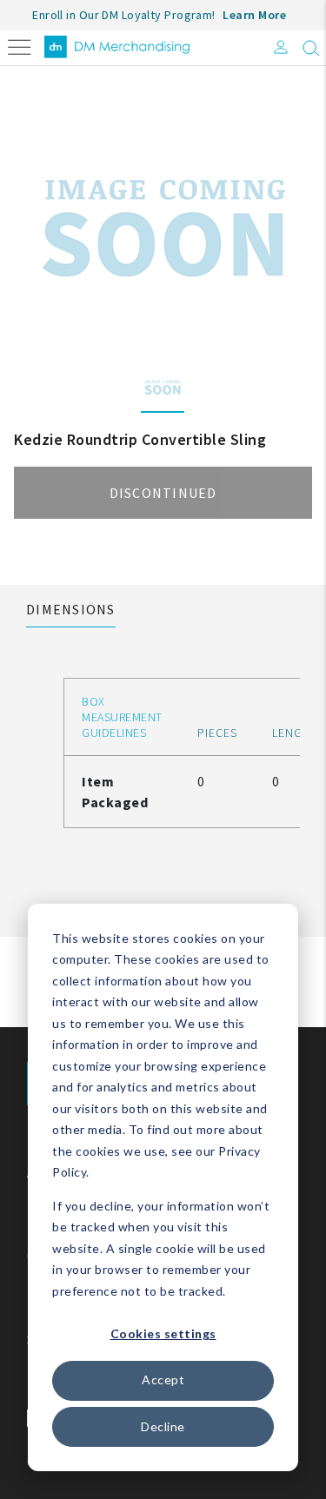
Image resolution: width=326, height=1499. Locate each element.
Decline (163, 1426)
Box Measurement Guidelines (122, 716)
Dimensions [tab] (71, 609)
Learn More (254, 15)
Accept (163, 1379)
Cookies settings (163, 1333)
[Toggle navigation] (19, 45)
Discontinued (163, 492)
